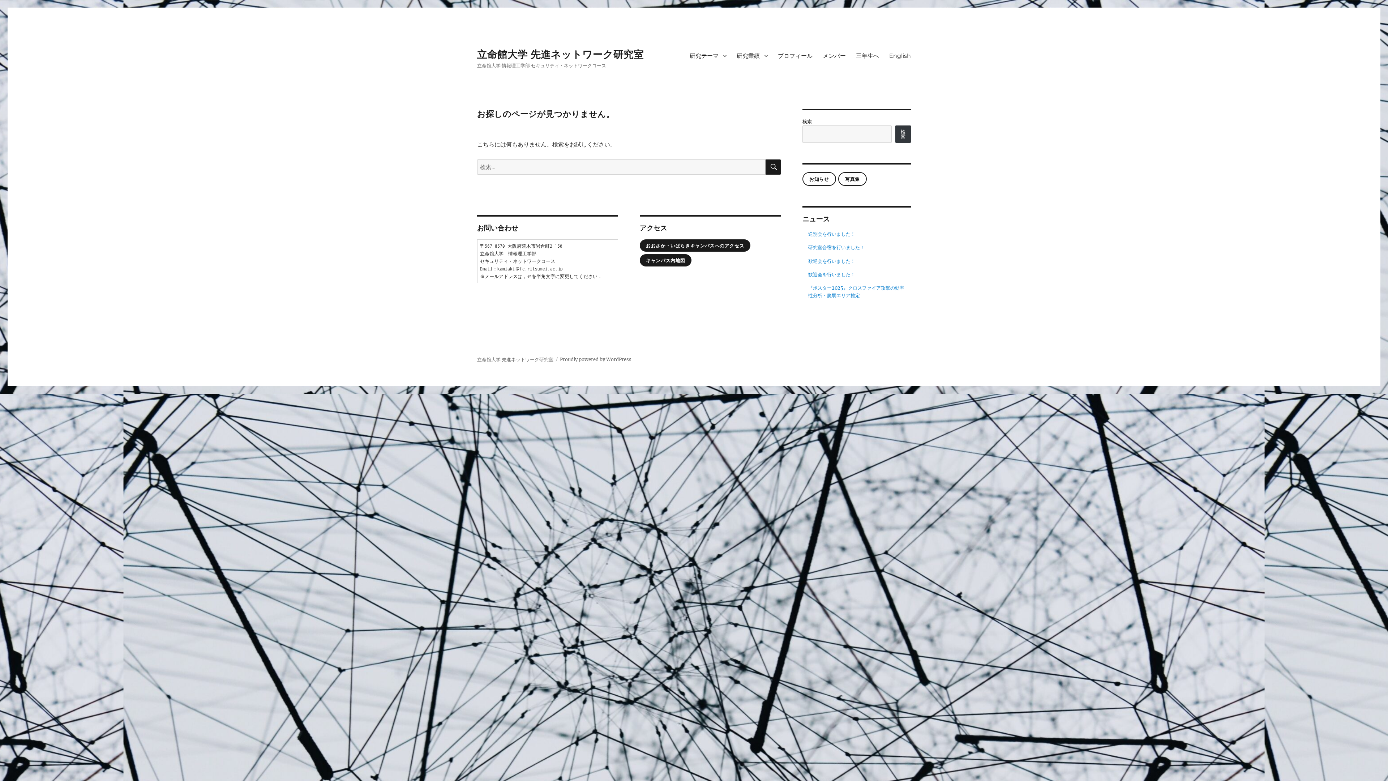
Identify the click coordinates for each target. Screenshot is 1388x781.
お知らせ (819, 179)
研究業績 (748, 55)
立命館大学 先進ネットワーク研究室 (560, 54)
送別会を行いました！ (831, 234)
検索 (807, 122)
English (900, 55)
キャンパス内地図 (665, 260)
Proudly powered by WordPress (595, 360)
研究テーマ (704, 55)
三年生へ (867, 55)
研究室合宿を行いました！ (836, 247)
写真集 (852, 179)
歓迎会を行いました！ (831, 261)
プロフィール (795, 55)
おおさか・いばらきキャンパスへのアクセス (695, 245)
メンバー (834, 55)
